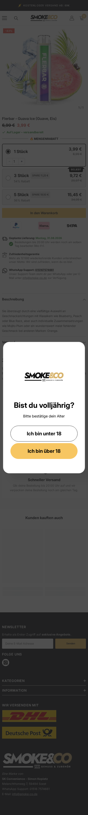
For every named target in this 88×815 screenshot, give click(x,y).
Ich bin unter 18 (44, 434)
